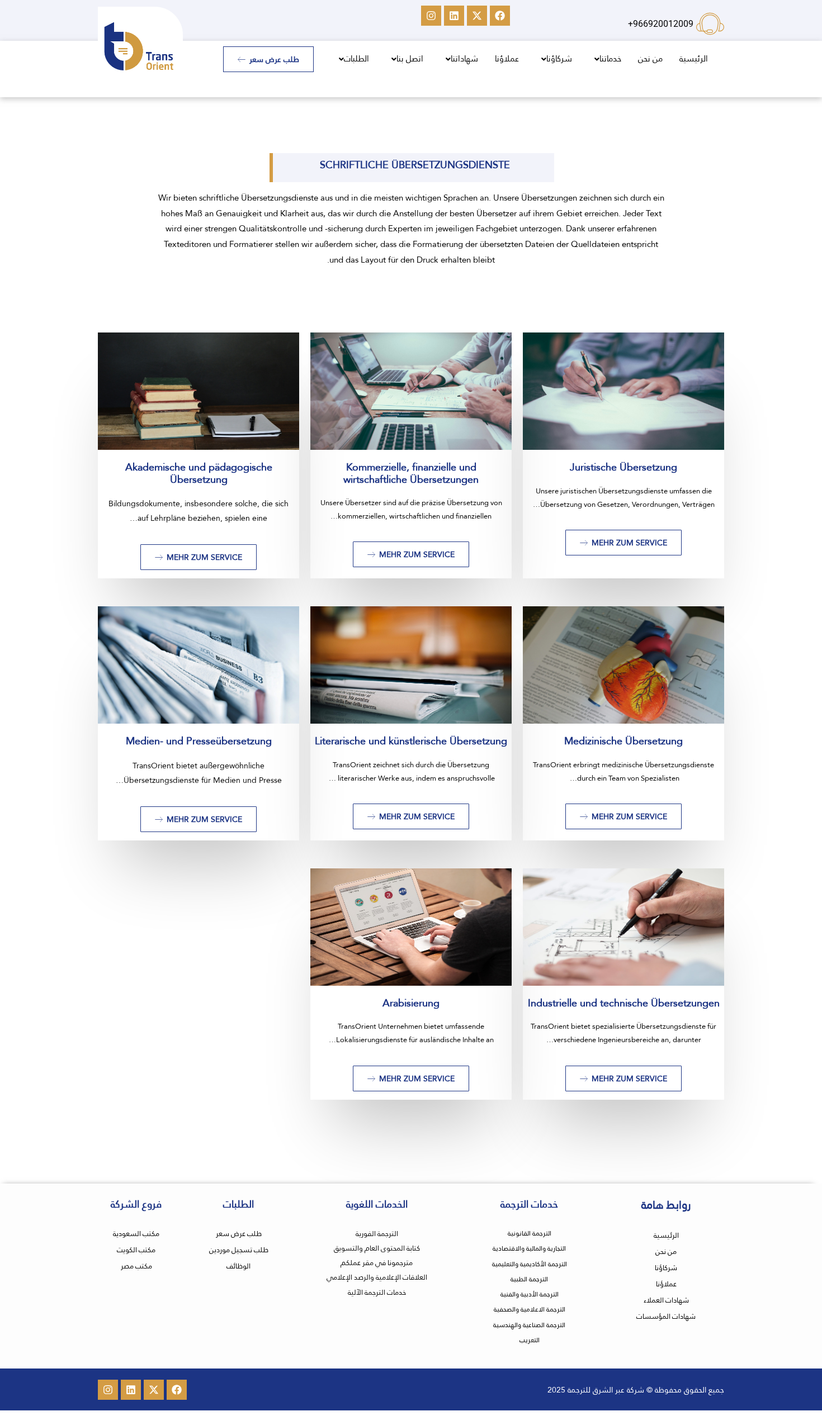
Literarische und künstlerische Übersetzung (411, 740)
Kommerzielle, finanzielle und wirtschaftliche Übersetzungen (411, 473)
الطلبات (356, 58)
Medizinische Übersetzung (623, 740)
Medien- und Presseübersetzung (199, 740)
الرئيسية (693, 58)
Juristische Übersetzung (623, 467)
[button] (605, 59)
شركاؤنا (559, 58)
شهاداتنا (464, 58)
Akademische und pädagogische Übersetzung (198, 473)
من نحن (650, 58)
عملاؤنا (507, 58)
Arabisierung (411, 1003)
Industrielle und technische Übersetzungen (624, 1003)
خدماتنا (610, 58)
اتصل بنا (409, 58)
